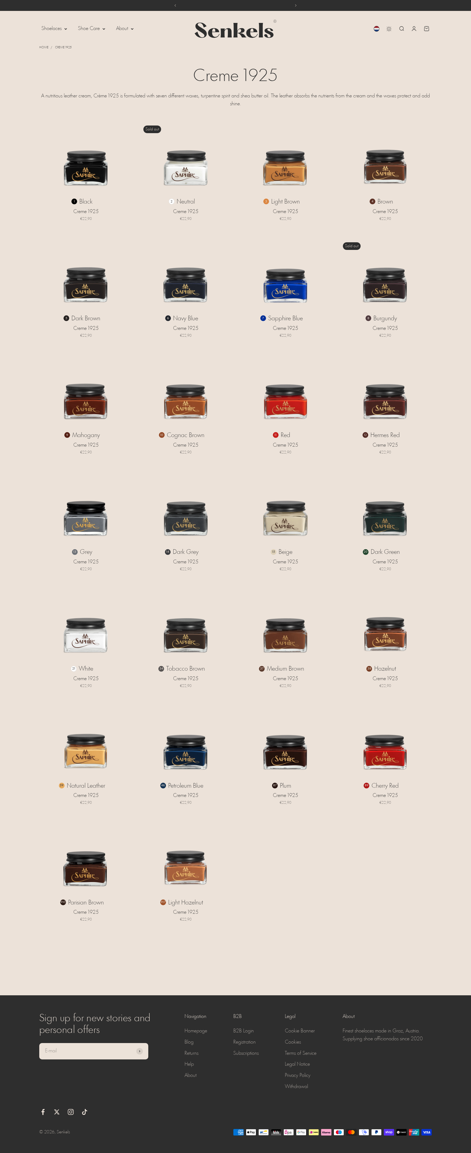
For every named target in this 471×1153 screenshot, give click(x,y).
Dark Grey (185, 552)
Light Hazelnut (185, 903)
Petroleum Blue (185, 786)
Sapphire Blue (285, 318)
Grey (86, 552)
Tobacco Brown (185, 669)
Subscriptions (246, 1053)
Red (285, 435)
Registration (244, 1042)
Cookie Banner (300, 1031)
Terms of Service (300, 1053)
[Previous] (175, 5)
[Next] (296, 5)
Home (44, 47)
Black (85, 202)
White (86, 669)
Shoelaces (51, 28)
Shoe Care (89, 28)
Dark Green (385, 552)
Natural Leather (86, 786)
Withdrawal (296, 1086)
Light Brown (285, 202)
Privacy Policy (297, 1075)
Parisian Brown (86, 903)
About (122, 28)
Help (189, 1064)
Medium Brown (285, 669)
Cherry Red (385, 786)
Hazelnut (385, 669)
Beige (285, 552)
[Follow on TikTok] (84, 1112)
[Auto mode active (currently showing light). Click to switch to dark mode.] (389, 29)
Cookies (293, 1042)
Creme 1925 (63, 47)
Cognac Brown (185, 435)
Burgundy (385, 318)
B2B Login (243, 1031)
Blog (189, 1042)
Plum (285, 786)
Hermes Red (385, 435)
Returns (191, 1053)
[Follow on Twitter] (57, 1112)
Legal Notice (297, 1064)
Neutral (186, 202)
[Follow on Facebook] (43, 1112)
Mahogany (86, 435)
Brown (385, 202)
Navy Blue (185, 318)
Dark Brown (85, 318)
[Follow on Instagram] (70, 1112)
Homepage (196, 1031)
